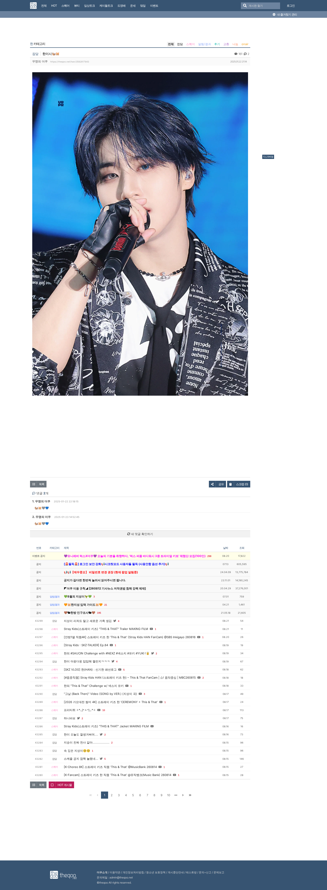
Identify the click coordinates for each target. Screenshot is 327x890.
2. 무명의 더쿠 (41, 517)
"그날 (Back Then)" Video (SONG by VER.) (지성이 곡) (100, 694)
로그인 (291, 5)
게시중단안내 (176, 872)
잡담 (180, 44)
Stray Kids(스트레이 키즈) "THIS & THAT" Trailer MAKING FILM (106, 629)
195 (99, 612)
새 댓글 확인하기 (141, 534)
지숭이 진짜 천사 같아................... (86, 742)
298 (209, 556)
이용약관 (115, 872)
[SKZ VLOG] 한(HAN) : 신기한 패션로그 (90, 669)
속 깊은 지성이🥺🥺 (77, 750)
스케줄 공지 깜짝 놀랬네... (81, 758)
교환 (226, 44)
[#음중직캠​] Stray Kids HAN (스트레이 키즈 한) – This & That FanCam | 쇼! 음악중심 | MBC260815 (130, 677)
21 (105, 604)
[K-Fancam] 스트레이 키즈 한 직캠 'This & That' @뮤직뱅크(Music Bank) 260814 (117, 775)
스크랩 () (242, 484)
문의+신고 (205, 872)
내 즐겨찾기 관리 (286, 14)
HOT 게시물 (65, 785)
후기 (217, 44)
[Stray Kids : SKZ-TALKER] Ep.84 (86, 645)
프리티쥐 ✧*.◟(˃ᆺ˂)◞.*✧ (80, 710)
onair (245, 44)
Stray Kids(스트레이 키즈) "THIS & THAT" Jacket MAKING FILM (106, 726)
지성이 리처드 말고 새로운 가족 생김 (88, 621)
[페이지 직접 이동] (175, 795)
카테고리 (37, 44)
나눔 (235, 44)
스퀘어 (190, 44)
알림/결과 (204, 44)
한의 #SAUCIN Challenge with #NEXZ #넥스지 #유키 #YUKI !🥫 (106, 653)
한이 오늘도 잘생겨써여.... (81, 734)
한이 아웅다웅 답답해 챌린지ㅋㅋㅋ (87, 661)
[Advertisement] (280, 87)
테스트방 (191, 872)
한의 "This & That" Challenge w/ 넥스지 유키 (94, 686)
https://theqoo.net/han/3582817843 (69, 61)
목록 (41, 484)
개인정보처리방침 (133, 872)
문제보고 (219, 872)
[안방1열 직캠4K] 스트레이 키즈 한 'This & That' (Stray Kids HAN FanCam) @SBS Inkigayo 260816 (130, 637)
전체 (171, 44)
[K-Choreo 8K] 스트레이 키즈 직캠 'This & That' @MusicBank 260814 (110, 767)
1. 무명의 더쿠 (41, 501)
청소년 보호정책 (156, 872)
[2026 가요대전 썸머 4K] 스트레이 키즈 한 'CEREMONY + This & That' (111, 702)
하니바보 (69, 718)
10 (103, 710)
